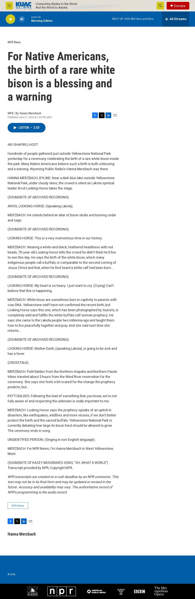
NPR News (14, 42)
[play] (10, 19)
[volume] (22, 19)
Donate (179, 6)
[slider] (28, 19)
